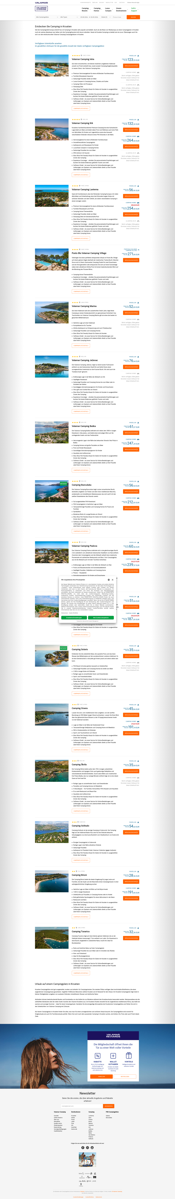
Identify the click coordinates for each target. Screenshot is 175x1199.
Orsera (90, 1119)
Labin (72, 1121)
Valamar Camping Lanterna (85, 189)
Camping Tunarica (81, 931)
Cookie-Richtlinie (89, 1197)
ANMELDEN (101, 1076)
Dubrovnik (74, 1129)
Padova (91, 1137)
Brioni (90, 1121)
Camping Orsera (80, 708)
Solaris (108, 1115)
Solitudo (91, 1138)
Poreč (73, 1119)
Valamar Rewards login (133, 2)
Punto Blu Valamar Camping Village (89, 253)
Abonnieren (109, 1106)
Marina (91, 1123)
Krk (72, 1125)
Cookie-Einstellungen (78, 1197)
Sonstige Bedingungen (60, 1129)
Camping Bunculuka (81, 485)
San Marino (92, 1135)
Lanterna (91, 1115)
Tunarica (91, 1125)
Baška (90, 1131)
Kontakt (101, 2)
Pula (72, 1123)
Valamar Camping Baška (84, 426)
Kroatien (73, 1115)
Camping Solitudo (80, 825)
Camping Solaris (80, 649)
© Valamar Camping (117, 1191)
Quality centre (58, 1123)
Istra (90, 1117)
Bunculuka (109, 1117)
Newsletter (109, 2)
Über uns (95, 2)
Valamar (82, 1191)
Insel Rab (73, 1127)
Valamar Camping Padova (84, 546)
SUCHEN (133, 17)
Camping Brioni (79, 875)
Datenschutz (99, 1197)
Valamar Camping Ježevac (85, 360)
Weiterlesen (125, 1076)
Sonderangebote (85, 2)
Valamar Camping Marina (84, 306)
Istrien (73, 1117)
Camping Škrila (79, 764)
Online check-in (58, 1117)
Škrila (90, 1133)
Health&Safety (58, 1131)
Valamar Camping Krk (82, 123)
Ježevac (91, 1129)
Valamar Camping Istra (83, 59)
